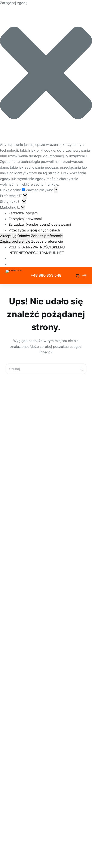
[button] (46, 74)
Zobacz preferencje (47, 236)
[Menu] (84, 276)
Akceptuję (8, 236)
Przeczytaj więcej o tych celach (34, 230)
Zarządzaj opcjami (24, 213)
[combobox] (41, 369)
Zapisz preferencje (15, 241)
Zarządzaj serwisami (25, 219)
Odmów (23, 236)
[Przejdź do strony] (15, 275)
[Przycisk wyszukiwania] (81, 369)
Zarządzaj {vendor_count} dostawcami (40, 224)
